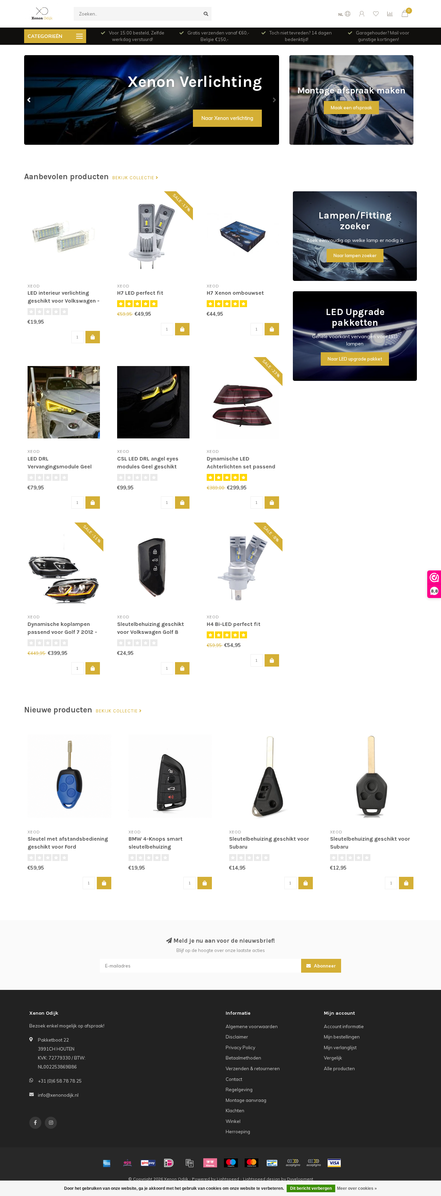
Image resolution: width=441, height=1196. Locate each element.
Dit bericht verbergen (311, 1188)
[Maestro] (230, 1163)
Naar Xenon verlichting (227, 118)
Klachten (235, 1110)
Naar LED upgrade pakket (355, 359)
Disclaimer (237, 1037)
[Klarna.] (210, 1163)
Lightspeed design (261, 1179)
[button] (29, 100)
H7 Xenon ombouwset (235, 293)
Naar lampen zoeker (355, 255)
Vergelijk (333, 1058)
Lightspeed (228, 1179)
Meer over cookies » (357, 1188)
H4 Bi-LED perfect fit (233, 624)
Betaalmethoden (243, 1058)
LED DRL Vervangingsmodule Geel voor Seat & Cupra (60, 466)
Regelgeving (239, 1089)
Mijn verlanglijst (340, 1047)
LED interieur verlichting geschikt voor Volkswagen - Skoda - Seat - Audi (64, 301)
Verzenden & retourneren (253, 1068)
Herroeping (238, 1131)
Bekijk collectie (134, 177)
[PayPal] (292, 1163)
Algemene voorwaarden (252, 1026)
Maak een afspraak (351, 107)
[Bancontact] (272, 1163)
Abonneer (324, 966)
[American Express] (106, 1163)
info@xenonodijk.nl (58, 1095)
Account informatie (344, 1026)
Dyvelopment (300, 1179)
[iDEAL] (168, 1163)
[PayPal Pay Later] (313, 1163)
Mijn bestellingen (342, 1037)
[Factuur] (189, 1163)
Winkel (233, 1121)
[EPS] (127, 1163)
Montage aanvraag (246, 1100)
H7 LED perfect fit (140, 293)
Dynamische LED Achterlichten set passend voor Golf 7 (241, 466)
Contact (234, 1079)
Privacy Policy (240, 1047)
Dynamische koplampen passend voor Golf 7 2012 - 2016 (62, 632)
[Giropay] (148, 1163)
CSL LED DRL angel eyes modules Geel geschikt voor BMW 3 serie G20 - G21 (153, 466)
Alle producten (339, 1068)
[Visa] (334, 1163)
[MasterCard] (251, 1163)
